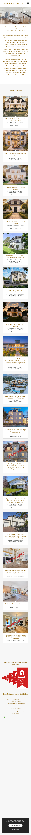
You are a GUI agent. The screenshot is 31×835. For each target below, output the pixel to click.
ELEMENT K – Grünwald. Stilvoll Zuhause (15, 188)
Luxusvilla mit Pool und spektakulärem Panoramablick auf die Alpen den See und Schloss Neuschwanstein (15, 361)
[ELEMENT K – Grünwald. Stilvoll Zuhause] (15, 175)
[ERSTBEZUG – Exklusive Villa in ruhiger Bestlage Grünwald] (15, 243)
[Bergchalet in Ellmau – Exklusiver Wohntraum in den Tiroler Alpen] (15, 384)
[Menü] (28, 3)
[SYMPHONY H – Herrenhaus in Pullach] (15, 312)
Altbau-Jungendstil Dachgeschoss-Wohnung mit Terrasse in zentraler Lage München (15, 430)
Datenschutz (18, 706)
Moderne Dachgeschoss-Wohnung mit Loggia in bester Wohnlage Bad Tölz (15, 572)
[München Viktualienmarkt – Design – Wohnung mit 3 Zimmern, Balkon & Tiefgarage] (15, 622)
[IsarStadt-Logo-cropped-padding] (12, 4)
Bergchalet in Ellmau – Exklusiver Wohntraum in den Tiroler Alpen (15, 397)
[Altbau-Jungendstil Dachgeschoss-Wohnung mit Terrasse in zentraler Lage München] (15, 417)
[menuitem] (28, 3)
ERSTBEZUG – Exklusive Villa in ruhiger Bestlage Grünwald (15, 256)
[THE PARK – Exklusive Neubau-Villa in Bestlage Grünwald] (15, 106)
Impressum (13, 706)
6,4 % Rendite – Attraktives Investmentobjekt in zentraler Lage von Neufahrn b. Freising (15, 536)
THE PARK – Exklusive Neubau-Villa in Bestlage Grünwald (15, 119)
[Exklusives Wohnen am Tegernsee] (15, 591)
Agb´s (23, 706)
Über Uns (8, 706)
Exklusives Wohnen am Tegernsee (15, 604)
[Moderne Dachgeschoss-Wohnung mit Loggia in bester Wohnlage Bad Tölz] (15, 558)
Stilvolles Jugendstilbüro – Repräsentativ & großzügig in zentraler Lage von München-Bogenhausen (15, 466)
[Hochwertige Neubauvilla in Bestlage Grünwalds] (15, 277)
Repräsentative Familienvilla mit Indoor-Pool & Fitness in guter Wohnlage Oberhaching (15, 500)
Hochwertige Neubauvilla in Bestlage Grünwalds (15, 291)
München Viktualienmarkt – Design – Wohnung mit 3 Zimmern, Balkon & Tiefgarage (15, 636)
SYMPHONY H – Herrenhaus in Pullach (15, 325)
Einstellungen (15, 829)
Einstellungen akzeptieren (15, 825)
